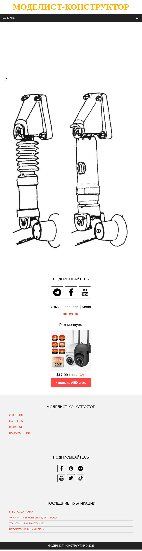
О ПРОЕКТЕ (16, 415)
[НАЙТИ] (137, 18)
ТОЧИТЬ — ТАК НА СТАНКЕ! (26, 523)
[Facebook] (71, 292)
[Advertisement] (71, 48)
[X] (71, 478)
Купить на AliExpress (71, 382)
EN (71, 314)
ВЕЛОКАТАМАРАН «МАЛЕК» (26, 529)
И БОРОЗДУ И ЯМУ (21, 511)
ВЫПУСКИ (15, 426)
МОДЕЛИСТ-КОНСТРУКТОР (71, 6)
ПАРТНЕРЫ (16, 421)
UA (77, 314)
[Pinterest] (71, 468)
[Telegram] (57, 292)
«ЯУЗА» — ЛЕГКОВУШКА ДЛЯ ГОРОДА (33, 517)
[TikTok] (80, 478)
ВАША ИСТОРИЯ (19, 432)
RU (65, 314)
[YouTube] (85, 292)
